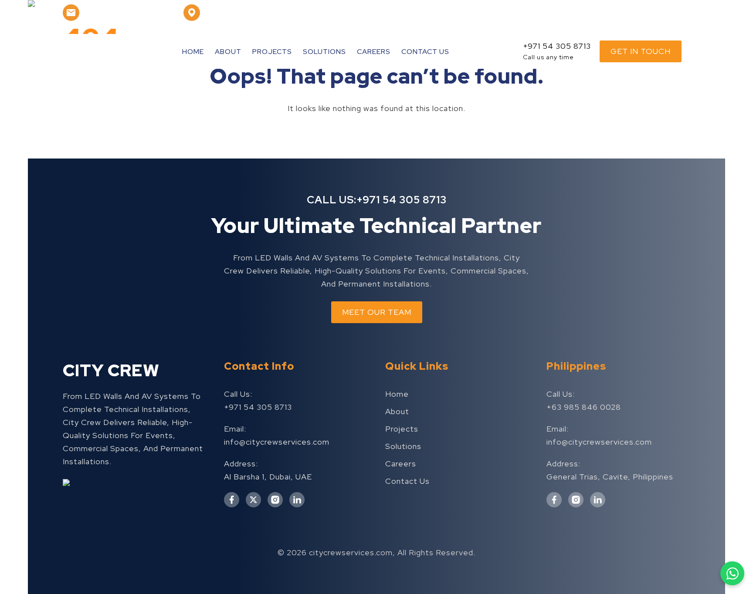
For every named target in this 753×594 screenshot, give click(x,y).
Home (193, 51)
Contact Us (425, 51)
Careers (373, 51)
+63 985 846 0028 (583, 407)
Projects (272, 51)
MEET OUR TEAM (376, 312)
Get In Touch (641, 51)
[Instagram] (612, 12)
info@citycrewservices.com (276, 442)
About (228, 51)
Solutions (324, 51)
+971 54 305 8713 (401, 199)
